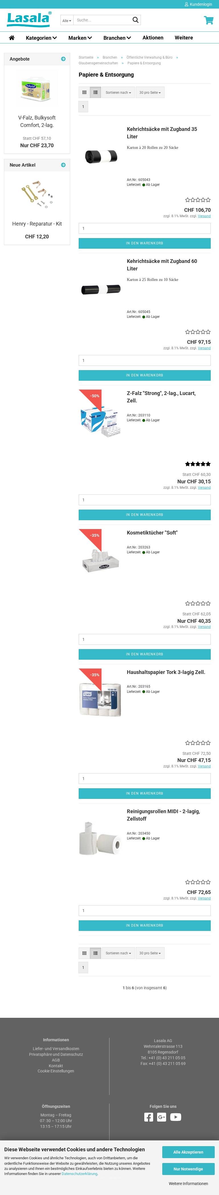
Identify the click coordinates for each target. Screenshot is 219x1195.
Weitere (184, 38)
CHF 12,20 (37, 237)
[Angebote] (63, 59)
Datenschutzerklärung (79, 1174)
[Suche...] (135, 20)
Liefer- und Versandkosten (56, 1048)
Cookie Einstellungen (56, 1071)
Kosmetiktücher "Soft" (152, 533)
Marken (78, 38)
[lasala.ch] (29, 20)
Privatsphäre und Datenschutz (56, 1054)
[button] (84, 92)
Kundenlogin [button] (200, 4)
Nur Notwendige (188, 1169)
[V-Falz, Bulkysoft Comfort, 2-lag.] (37, 88)
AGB (56, 1060)
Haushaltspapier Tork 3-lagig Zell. (166, 672)
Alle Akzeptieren (188, 1152)
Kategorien (39, 38)
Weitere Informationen (188, 1183)
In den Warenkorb (144, 243)
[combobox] (118, 92)
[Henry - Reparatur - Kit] (37, 194)
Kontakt (56, 1066)
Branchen (115, 38)
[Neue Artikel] (63, 165)
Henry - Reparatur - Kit (37, 224)
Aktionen (153, 38)
